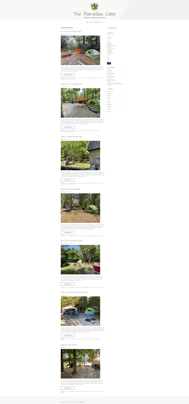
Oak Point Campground (71, 84)
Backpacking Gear (97, 22)
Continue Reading (67, 74)
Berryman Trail (109, 69)
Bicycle (76, 130)
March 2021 (109, 102)
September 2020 (109, 106)
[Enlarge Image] (63, 38)
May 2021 (108, 97)
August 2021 (109, 95)
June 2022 (108, 91)
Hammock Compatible (89, 130)
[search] (102, 22)
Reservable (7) (110, 49)
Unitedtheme (82, 401)
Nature (95, 130)
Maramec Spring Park (70, 189)
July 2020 (108, 108)
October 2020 (109, 104)
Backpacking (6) (110, 32)
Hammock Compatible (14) (112, 46)
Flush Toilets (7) (110, 44)
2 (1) (108, 58)
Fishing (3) (109, 43)
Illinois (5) (109, 37)
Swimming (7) (110, 51)
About (91, 22)
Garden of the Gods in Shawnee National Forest (115, 83)
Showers (68, 131)
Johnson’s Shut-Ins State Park (74, 292)
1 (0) (108, 56)
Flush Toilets (81, 130)
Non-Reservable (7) (111, 48)
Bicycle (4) (109, 42)
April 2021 (108, 100)
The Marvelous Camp (94, 14)
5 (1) (108, 61)
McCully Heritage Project (72, 240)
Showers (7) (110, 50)
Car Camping (67, 130)
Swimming (67, 79)
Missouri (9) (110, 38)
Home (87, 22)
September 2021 (109, 93)
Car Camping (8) (110, 33)
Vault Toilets (72, 79)
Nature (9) (109, 47)
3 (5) (108, 59)
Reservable (100, 183)
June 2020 (108, 111)
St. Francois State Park (71, 31)
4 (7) (108, 60)
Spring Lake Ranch (69, 344)
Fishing (80, 183)
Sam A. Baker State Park (71, 136)
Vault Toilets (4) (110, 53)
